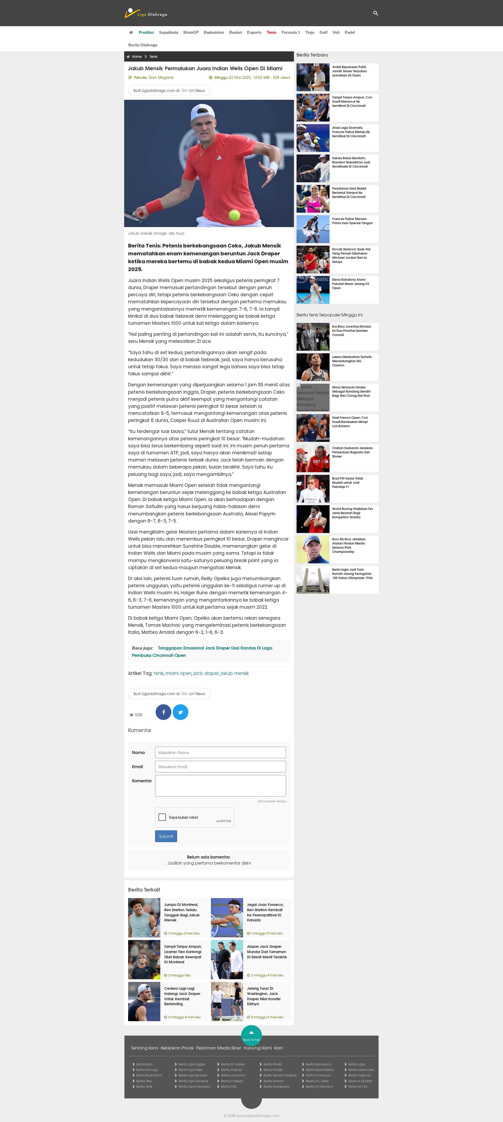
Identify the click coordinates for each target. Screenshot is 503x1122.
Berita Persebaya (276, 1086)
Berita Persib (273, 1064)
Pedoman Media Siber (218, 1047)
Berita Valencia (359, 1075)
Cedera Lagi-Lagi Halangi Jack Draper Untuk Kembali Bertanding (182, 995)
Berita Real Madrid (319, 1069)
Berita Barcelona (318, 1064)
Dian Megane (161, 77)
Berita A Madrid (360, 1081)
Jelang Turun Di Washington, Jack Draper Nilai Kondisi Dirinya (263, 995)
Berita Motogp (147, 1069)
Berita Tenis (144, 1086)
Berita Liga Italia (190, 1069)
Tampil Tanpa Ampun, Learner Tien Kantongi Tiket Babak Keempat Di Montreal (183, 954)
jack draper (206, 673)
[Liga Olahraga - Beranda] (145, 13)
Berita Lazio (356, 1064)
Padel (350, 32)
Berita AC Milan (317, 1081)
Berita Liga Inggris (192, 1064)
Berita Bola (144, 1064)
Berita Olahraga (142, 45)
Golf (323, 32)
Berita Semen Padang (280, 1075)
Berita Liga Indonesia (194, 1086)
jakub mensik (235, 673)
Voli (336, 32)
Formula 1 (291, 32)
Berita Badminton (149, 1075)
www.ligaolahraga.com (258, 1115)
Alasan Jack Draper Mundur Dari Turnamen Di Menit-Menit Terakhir (267, 951)
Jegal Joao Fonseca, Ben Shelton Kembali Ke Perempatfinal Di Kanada (265, 912)
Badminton (214, 32)
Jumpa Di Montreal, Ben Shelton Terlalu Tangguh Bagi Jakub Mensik (182, 912)
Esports (254, 32)
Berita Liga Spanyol (193, 1075)
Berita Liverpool (232, 1075)
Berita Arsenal (231, 1069)
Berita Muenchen (361, 1069)
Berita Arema (273, 1081)
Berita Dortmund (318, 1075)
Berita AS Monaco (319, 1086)
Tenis (271, 32)
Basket (235, 32)
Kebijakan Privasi (177, 1047)
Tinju (309, 32)
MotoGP (191, 32)
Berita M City (357, 1086)
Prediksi (146, 32)
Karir (278, 1047)
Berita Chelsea (232, 1081)
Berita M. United (233, 1064)
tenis (158, 673)
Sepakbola (168, 32)
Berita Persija (273, 1069)
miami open (179, 673)
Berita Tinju (144, 1081)
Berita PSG (229, 1086)
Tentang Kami (144, 1047)
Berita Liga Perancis (193, 1081)
